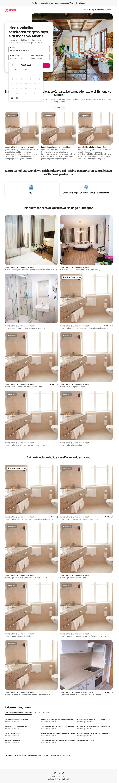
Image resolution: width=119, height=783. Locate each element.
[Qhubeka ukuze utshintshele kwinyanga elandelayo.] (39, 65)
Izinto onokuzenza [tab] (42, 712)
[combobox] (29, 50)
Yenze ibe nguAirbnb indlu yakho (97, 9)
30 (12, 98)
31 (17, 98)
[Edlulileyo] (54, 107)
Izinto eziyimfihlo (54, 779)
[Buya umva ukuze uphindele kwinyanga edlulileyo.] (12, 65)
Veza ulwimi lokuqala (77, 3)
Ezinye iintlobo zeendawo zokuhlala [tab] (18, 712)
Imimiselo (65, 779)
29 (39, 93)
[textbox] (18, 58)
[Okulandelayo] (63, 107)
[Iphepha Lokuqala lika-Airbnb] (11, 9)
